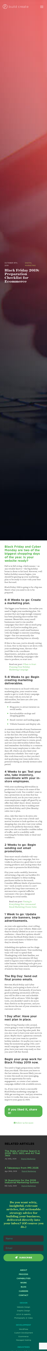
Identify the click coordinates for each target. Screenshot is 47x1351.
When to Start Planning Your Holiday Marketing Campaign (22, 667)
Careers (23, 1291)
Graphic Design (23, 1311)
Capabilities (23, 1278)
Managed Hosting (23, 1340)
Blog (23, 1287)
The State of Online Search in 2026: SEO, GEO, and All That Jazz (22, 1153)
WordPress (23, 1329)
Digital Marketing (28, 1159)
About (23, 1270)
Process (23, 1274)
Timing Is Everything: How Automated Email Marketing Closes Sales (23, 904)
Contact (23, 1295)
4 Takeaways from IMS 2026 (22, 1167)
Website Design (23, 1307)
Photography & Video (23, 1318)
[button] (42, 7)
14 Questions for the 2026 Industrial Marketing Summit (22, 1181)
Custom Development (23, 1333)
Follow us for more (24, 1123)
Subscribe (25, 1257)
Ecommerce (23, 1336)
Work (23, 1282)
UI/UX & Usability (23, 1314)
